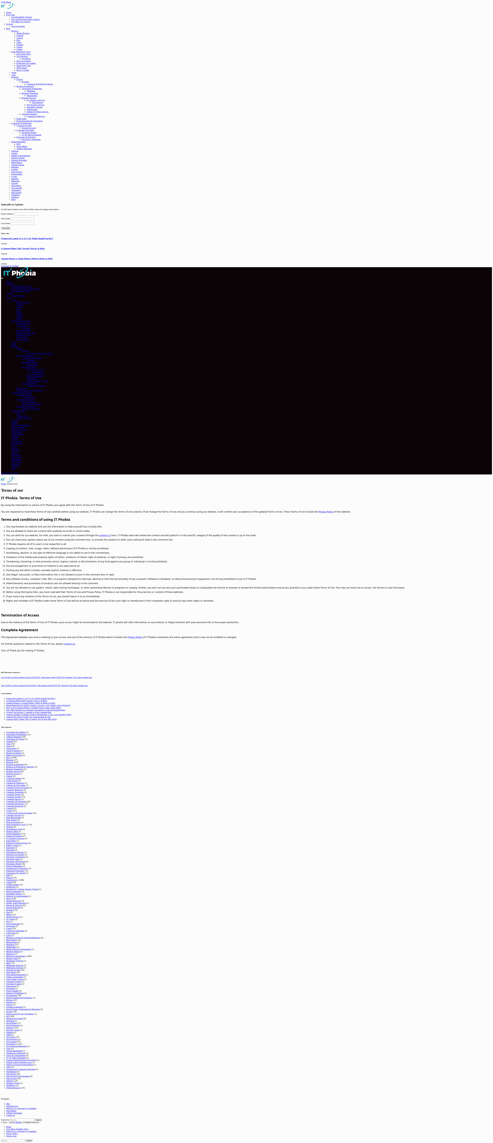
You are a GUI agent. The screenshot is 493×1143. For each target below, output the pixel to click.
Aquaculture (11, 748)
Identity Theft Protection (16, 903)
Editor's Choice (12, 845)
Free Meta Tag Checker (20, 22)
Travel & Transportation (16, 1055)
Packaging (10, 988)
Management (32, 96)
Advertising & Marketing (32, 89)
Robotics (14, 179)
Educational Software (15, 852)
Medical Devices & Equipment (18, 949)
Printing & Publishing (15, 993)
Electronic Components (31, 139)
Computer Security (24, 126)
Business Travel (12, 774)
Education (10, 848)
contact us (105, 535)
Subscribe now (12, 1106)
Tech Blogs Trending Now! (17, 1129)
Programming (16, 174)
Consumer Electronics (25, 130)
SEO (18, 144)
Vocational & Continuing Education (20, 1069)
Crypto (14, 176)
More (13, 199)
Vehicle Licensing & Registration (19, 1065)
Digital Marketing (18, 142)
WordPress (15, 195)
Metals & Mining (13, 951)
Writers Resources (13, 1088)
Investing (25, 82)
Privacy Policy (326, 512)
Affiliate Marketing (24, 149)
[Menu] (2, 278)
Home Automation (13, 891)
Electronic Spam (13, 859)
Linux (8, 935)
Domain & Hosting (19, 160)
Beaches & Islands (13, 753)
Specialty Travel (12, 1030)
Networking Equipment (15, 975)
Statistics (9, 1032)
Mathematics (11, 947)
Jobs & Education (13, 924)
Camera (19, 38)
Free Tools (10, 15)
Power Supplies (12, 991)
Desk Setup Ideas (23, 54)
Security (14, 183)
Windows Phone (18, 158)
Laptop (19, 47)
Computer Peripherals (15, 792)
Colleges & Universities (15, 785)
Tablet (18, 42)
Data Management (13, 818)
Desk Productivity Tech (20, 52)
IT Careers (10, 919)
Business (14, 77)
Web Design (16, 193)
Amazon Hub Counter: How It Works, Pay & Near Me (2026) (31, 719)
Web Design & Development (18, 1076)
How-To (9, 898)
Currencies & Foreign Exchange (40, 84)
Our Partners (11, 1111)
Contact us (10, 1115)
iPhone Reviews (23, 33)
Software (15, 151)
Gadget (19, 49)
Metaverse (15, 181)
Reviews (14, 31)
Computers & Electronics (21, 123)
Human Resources (13, 901)
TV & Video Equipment (31, 135)
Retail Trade (21, 119)
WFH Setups (21, 68)
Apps (13, 75)
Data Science (16, 172)
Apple (13, 72)
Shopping (10, 1021)
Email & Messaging (14, 866)
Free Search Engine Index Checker (25, 19)
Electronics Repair (29, 132)
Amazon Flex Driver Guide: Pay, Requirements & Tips (28, 717)
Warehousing (32, 109)
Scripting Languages (14, 1007)
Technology (16, 190)
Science (9, 1005)
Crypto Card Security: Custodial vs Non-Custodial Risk (28, 712)
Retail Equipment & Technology (29, 121)
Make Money (16, 162)
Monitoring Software (14, 961)
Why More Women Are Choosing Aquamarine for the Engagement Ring (35, 710)
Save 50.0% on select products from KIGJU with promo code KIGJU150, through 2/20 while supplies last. (44, 685)
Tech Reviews (22, 56)
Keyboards (26, 59)
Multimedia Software (14, 965)
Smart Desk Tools (23, 66)
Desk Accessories (23, 61)
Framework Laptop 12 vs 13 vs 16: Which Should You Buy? (27, 238)
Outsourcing (11, 986)
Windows (15, 197)
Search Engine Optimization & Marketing (23, 1009)
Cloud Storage (12, 781)
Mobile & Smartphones (20, 156)
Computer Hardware (14, 790)
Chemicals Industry (29, 114)
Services (9, 24)
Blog (8, 29)
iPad (18, 40)
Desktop (19, 45)
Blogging (15, 167)
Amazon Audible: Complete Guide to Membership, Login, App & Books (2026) (38, 715)
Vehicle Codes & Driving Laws (19, 1062)
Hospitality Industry (35, 107)
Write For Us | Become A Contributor (21, 1108)
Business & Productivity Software (20, 767)
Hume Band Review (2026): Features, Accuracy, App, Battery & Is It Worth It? (38, 705)
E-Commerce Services (36, 100)
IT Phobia (17, 1122)
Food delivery (37, 102)
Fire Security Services (35, 105)
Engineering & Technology (17, 868)
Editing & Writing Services (38, 112)
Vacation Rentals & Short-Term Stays (21, 1060)
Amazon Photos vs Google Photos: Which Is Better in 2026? (27, 259)
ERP (8, 875)
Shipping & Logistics (14, 1018)
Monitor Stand (12, 958)
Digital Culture (12, 831)
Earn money (11, 841)
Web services (11, 1078)
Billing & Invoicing (14, 755)
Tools (8, 1048)
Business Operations (30, 93)
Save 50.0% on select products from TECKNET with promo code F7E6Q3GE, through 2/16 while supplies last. (46, 677)
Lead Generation (18, 26)
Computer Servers (13, 799)
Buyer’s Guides (22, 70)
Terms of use (11, 1136)
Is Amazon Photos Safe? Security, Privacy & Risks (23, 248)
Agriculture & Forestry (15, 739)
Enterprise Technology (15, 871)
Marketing (31, 91)
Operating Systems (13, 981)
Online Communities (14, 977)
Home (8, 12)
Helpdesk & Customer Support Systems (22, 889)
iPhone (9, 915)
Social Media (21, 146)
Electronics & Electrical (26, 137)
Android (19, 36)
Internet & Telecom (14, 905)
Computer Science (13, 794)
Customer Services (13, 815)
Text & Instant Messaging (16, 1046)
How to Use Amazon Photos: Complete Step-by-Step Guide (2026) (33, 708)
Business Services (29, 98)
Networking (16, 186)
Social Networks (13, 1025)
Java (8, 921)
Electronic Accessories (15, 854)
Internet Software (13, 908)
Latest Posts (11, 933)
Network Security (29, 128)
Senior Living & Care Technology (20, 1014)
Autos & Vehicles (13, 751)
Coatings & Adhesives (36, 116)
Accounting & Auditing (15, 732)
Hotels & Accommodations (17, 896)
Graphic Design (17, 165)
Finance (19, 79)
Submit (29, 1141)
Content (14, 169)
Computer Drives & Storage (17, 788)
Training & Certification (16, 1053)
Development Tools (14, 829)
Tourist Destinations (14, 1051)
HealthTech (11, 887)
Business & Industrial (25, 86)
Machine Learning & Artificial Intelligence (23, 938)
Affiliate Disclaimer (14, 1113)
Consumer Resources (14, 806)
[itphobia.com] (20, 277)
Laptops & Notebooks (15, 931)
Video (8, 1067)
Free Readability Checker (21, 17)
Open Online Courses (15, 979)
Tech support (16, 188)
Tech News (10, 1037)
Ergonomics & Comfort (26, 63)
